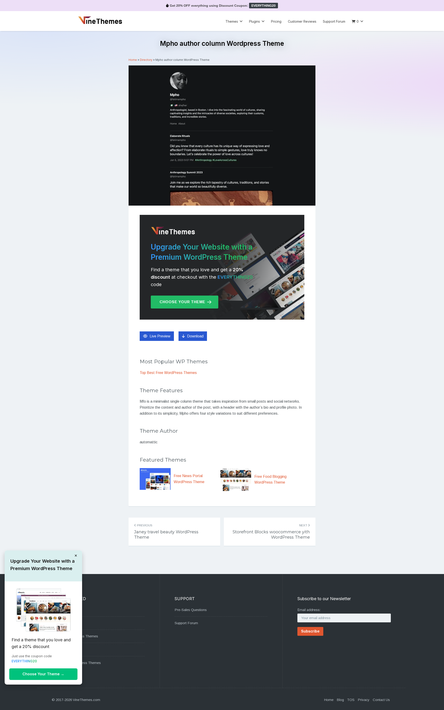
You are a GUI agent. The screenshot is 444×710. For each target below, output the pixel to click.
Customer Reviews (302, 21)
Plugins (254, 21)
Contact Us (381, 700)
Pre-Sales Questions (191, 610)
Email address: (309, 610)
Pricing (276, 21)
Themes (231, 21)
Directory (146, 60)
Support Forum (334, 21)
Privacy (364, 700)
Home (133, 60)
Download (195, 336)
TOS (351, 700)
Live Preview (160, 336)
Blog (340, 700)
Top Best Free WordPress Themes (168, 373)
